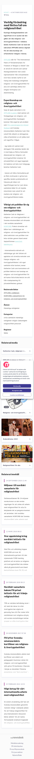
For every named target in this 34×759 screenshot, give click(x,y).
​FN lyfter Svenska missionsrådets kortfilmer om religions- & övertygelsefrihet (16, 642)
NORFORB (7, 226)
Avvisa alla (17, 386)
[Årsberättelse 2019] (17, 427)
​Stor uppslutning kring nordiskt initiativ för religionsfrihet (15, 539)
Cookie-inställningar (17, 395)
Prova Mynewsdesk (17, 749)
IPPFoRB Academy (10, 113)
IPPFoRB (7, 60)
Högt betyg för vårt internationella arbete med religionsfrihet (15, 691)
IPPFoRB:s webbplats (11, 293)
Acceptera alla (17, 390)
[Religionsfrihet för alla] (17, 453)
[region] (17, 379)
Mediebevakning (17, 743)
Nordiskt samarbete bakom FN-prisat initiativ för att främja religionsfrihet (15, 592)
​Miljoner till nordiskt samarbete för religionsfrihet (15, 488)
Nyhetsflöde (17, 755)
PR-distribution (17, 746)
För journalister (17, 752)
